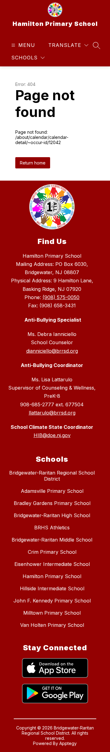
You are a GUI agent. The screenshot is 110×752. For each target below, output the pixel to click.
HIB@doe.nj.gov (52, 435)
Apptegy (68, 743)
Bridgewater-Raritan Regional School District (52, 476)
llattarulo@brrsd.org (52, 413)
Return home (33, 162)
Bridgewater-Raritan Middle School (52, 540)
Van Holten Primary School (52, 625)
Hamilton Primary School (52, 576)
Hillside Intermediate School (52, 588)
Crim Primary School (52, 552)
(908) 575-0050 (60, 297)
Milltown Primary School (52, 613)
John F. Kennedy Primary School (52, 601)
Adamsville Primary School (52, 491)
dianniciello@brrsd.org (52, 351)
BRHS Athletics (52, 527)
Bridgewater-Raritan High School (52, 515)
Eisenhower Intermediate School (52, 564)
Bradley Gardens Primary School (52, 503)
